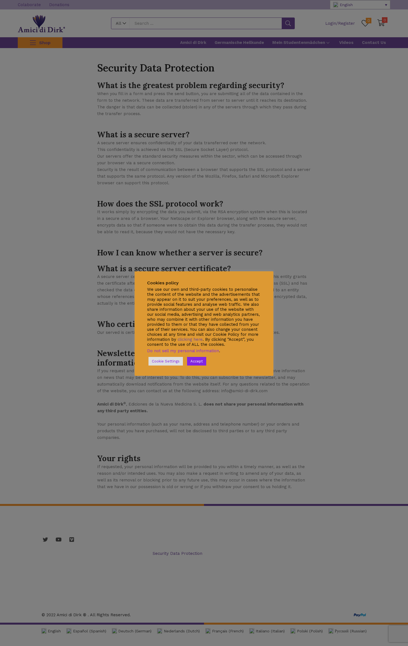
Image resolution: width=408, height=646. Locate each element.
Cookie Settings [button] (166, 361)
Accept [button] (196, 361)
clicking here (190, 339)
